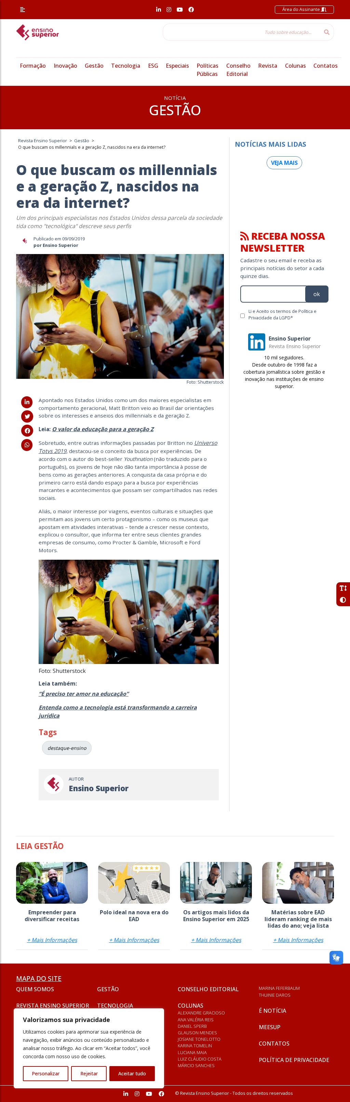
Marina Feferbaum (279, 988)
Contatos (325, 65)
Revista (267, 65)
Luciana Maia (192, 1052)
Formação (33, 65)
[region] (89, 1048)
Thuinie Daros (275, 995)
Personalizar (45, 1073)
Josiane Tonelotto (199, 1039)
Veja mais (284, 163)
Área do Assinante (301, 9)
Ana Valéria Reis (196, 1020)
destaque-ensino (67, 748)
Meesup (269, 1027)
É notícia (272, 1010)
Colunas (295, 65)
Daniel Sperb (192, 1026)
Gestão (94, 65)
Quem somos (35, 989)
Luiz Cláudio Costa (199, 1059)
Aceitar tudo (132, 1073)
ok (316, 294)
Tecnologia (125, 65)
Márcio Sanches (196, 1065)
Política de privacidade (294, 1060)
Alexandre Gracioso (201, 1013)
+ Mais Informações (52, 940)
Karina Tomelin (195, 1046)
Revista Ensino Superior (52, 1005)
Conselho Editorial (208, 989)
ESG (153, 65)
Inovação (65, 65)
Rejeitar (89, 1073)
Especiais (177, 65)
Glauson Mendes (197, 1033)
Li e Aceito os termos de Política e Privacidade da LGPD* (282, 314)
